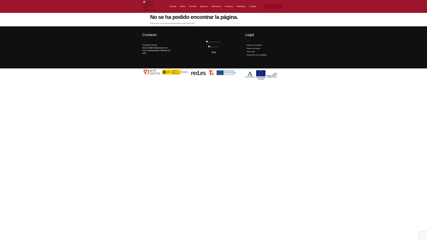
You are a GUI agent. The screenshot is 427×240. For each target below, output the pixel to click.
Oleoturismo (216, 6)
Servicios (192, 6)
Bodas (182, 6)
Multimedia (241, 6)
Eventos (173, 6)
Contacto (252, 6)
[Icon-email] (275, 6)
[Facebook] (266, 6)
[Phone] (279, 6)
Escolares (229, 6)
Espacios (204, 6)
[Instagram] (271, 6)
